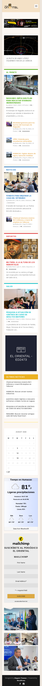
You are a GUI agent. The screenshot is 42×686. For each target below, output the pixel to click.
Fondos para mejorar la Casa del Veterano (18, 197)
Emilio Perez (12, 267)
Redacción (18, 129)
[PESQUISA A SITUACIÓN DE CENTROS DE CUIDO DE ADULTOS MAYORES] (21, 299)
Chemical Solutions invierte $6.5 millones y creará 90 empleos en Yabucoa (23, 220)
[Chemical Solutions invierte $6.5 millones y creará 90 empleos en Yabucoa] (9, 219)
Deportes (29, 267)
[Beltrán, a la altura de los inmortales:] (21, 249)
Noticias (28, 200)
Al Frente (25, 105)
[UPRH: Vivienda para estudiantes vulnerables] (9, 140)
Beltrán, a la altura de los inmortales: (20, 263)
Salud (33, 319)
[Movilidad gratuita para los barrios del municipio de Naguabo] (9, 124)
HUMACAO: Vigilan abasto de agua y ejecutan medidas (24, 154)
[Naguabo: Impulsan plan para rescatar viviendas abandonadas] (21, 85)
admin (10, 105)
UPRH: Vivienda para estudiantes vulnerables (22, 140)
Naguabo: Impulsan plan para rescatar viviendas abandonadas (19, 100)
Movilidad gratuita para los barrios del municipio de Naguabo (24, 125)
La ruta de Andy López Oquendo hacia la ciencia (19, 59)
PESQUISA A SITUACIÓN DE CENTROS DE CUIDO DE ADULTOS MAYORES (18, 314)
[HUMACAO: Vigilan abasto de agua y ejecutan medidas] (9, 154)
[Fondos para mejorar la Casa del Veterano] (21, 182)
